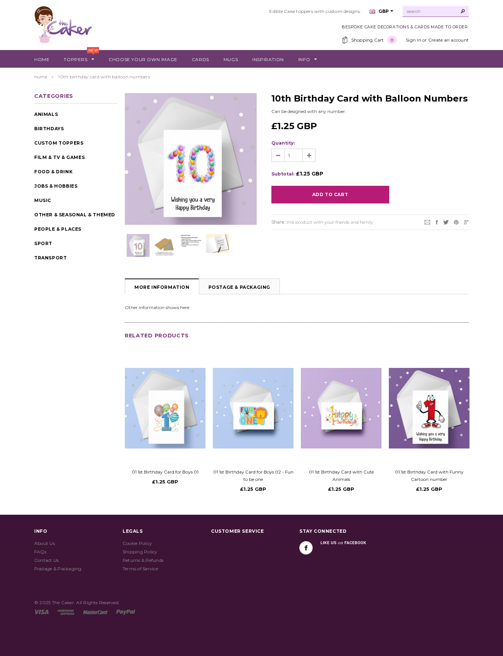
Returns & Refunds (143, 560)
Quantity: (283, 143)
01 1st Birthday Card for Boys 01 (165, 472)
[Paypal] (126, 611)
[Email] (427, 221)
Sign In (413, 40)
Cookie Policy (137, 543)
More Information (162, 287)
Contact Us (46, 560)
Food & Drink (53, 171)
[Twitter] (446, 221)
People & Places (57, 229)
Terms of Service (140, 568)
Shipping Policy (140, 551)
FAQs (40, 551)
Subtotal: (282, 174)
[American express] (65, 611)
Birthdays (49, 128)
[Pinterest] (456, 221)
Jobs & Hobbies (55, 186)
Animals (46, 114)
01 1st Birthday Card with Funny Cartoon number (429, 475)
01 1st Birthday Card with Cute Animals (341, 475)
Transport (50, 257)
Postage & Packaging (239, 287)
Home (40, 76)
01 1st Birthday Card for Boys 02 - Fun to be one (253, 475)
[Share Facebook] (437, 221)
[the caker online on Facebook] (306, 547)
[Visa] (41, 611)
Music (42, 200)
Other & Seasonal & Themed (74, 214)
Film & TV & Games (59, 157)
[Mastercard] (95, 611)
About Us (44, 543)
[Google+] (466, 221)
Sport (43, 243)
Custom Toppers (58, 143)
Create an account (448, 40)
